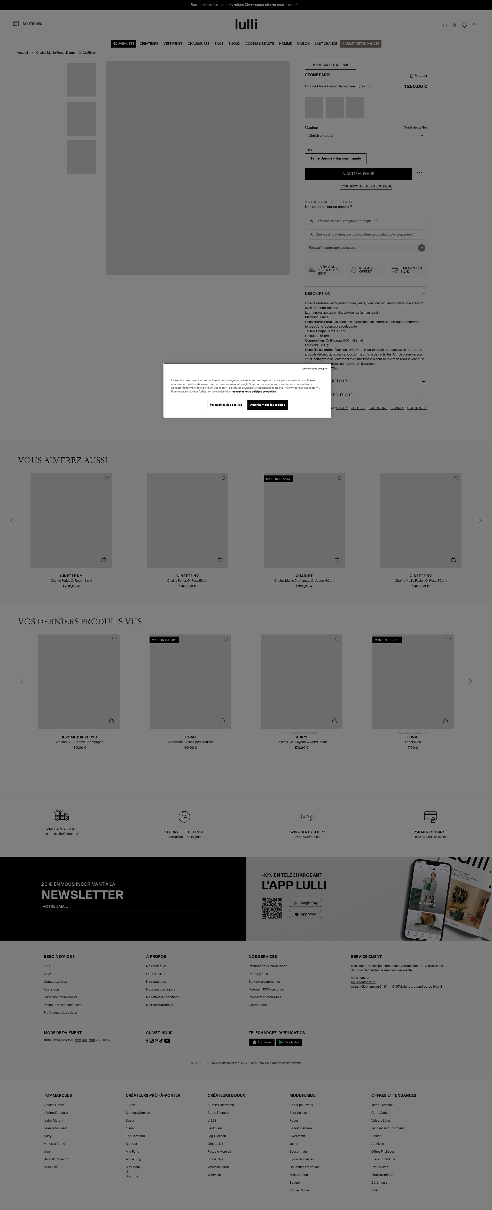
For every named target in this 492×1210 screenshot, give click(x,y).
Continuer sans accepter (314, 369)
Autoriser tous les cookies (267, 405)
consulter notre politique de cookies (254, 391)
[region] (247, 390)
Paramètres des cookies (226, 405)
